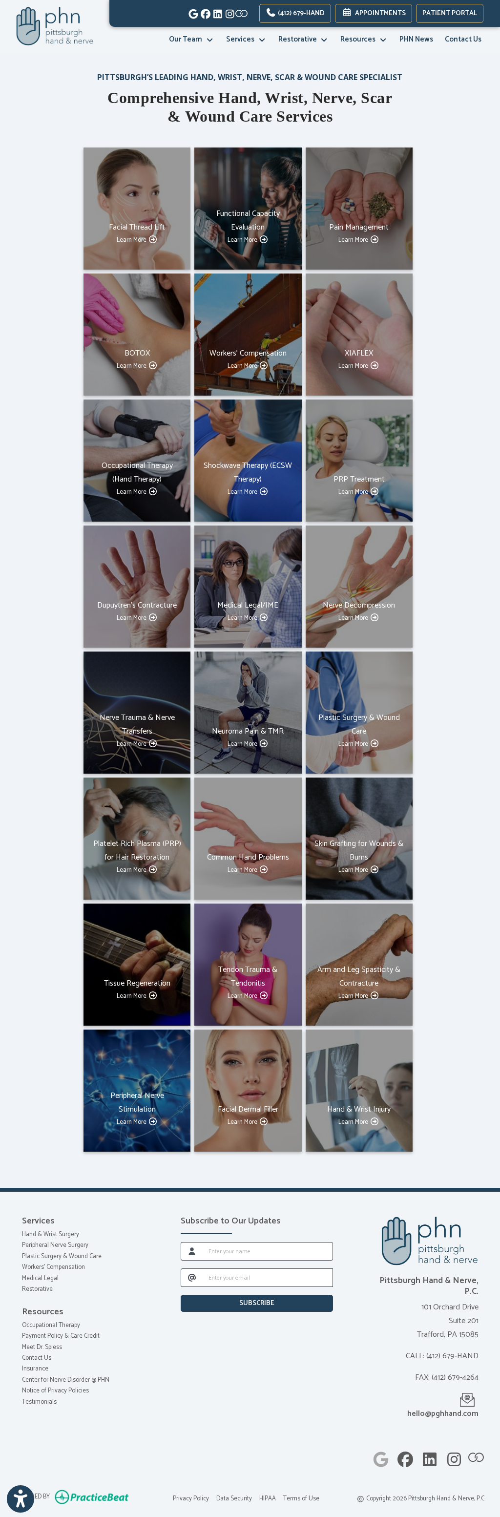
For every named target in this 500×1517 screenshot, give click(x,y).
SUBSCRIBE (256, 1303)
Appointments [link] (379, 13)
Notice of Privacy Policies (55, 1391)
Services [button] (241, 39)
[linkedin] (215, 12)
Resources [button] (359, 39)
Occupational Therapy (51, 1325)
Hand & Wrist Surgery (50, 1234)
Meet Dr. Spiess (42, 1347)
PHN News (416, 39)
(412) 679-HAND (300, 13)
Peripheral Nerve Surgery (55, 1245)
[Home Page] (55, 26)
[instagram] (227, 12)
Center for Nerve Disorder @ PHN (65, 1380)
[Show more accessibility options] (20, 1499)
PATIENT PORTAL (449, 13)
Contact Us (463, 39)
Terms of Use (301, 1499)
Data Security (234, 1499)
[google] (190, 12)
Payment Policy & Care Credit (61, 1336)
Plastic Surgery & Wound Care (62, 1256)
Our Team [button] (187, 39)
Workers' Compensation (53, 1267)
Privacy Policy (191, 1499)
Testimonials (39, 1402)
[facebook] (203, 12)
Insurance (35, 1369)
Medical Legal (40, 1278)
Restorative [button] (299, 39)
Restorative (37, 1289)
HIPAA (267, 1499)
